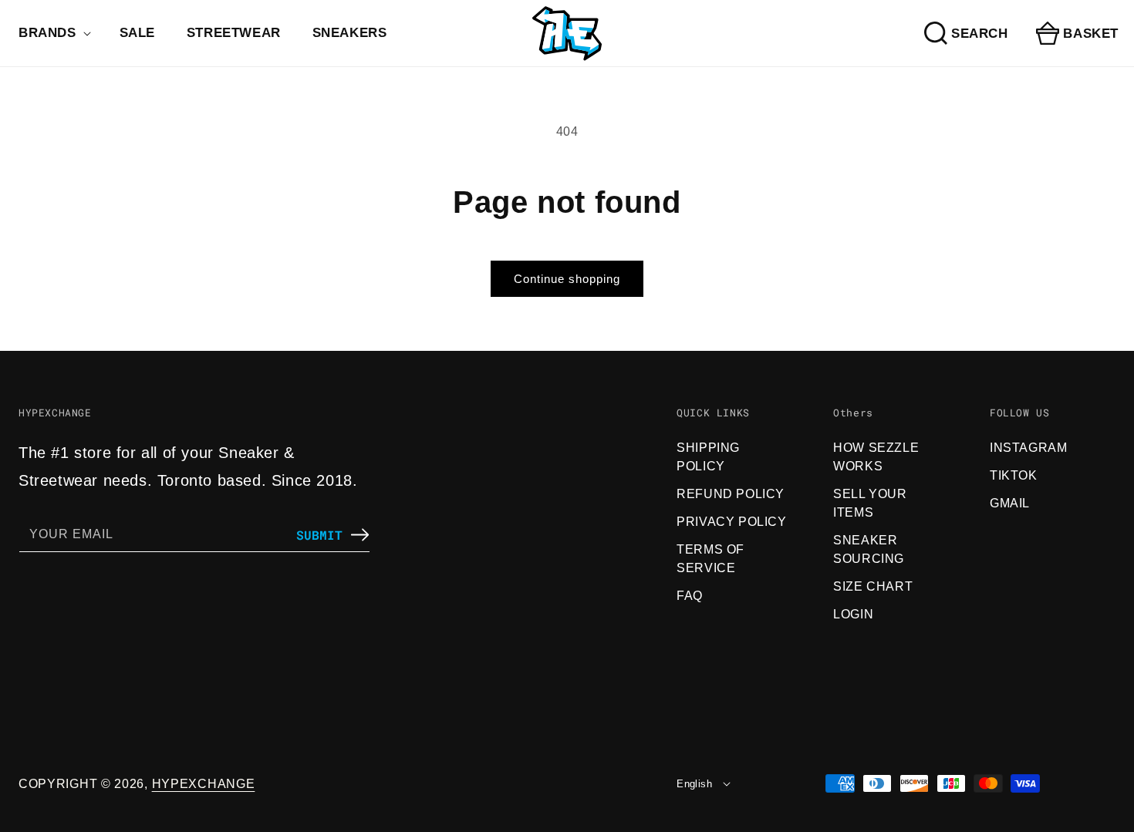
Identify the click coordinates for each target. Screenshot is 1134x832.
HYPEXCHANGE (203, 783)
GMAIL (1010, 503)
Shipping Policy (708, 457)
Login (853, 614)
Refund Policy (731, 493)
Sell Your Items (869, 503)
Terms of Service (710, 558)
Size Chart (873, 586)
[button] (53, 33)
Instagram (1028, 447)
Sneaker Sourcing (868, 549)
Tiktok (1014, 475)
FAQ (690, 595)
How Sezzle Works (876, 457)
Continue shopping (567, 278)
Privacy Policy (731, 521)
